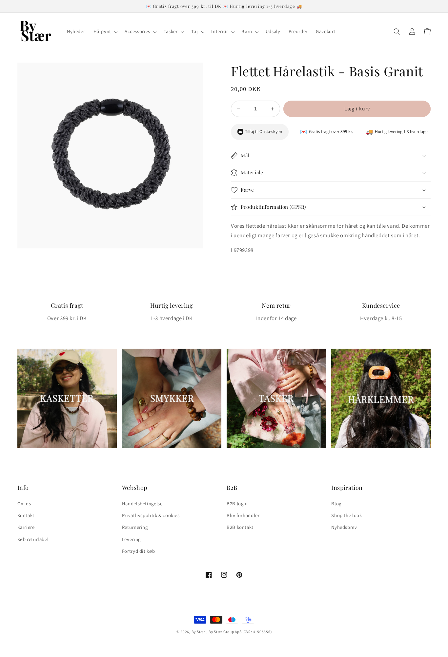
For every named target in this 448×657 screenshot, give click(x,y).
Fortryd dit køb (138, 551)
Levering (131, 539)
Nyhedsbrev (344, 527)
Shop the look (346, 515)
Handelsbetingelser (143, 503)
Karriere (26, 527)
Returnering (135, 527)
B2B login (237, 503)
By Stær (198, 631)
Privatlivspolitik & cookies (151, 515)
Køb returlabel (33, 539)
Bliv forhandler (243, 515)
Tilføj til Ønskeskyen (263, 132)
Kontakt (25, 515)
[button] (104, 32)
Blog (336, 503)
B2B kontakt (240, 527)
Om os (24, 503)
